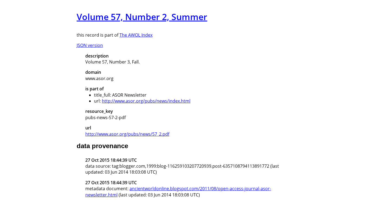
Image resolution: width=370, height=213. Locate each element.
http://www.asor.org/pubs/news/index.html (146, 101)
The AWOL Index (135, 35)
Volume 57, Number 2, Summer (142, 17)
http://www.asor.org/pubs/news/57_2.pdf (127, 134)
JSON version (90, 45)
